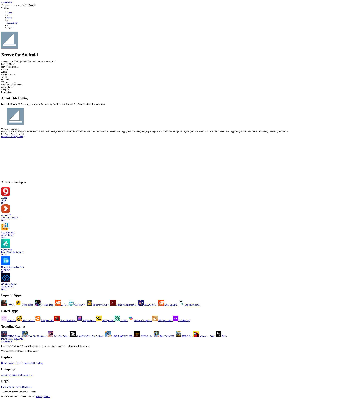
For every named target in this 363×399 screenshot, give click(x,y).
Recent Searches (35, 363)
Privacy (39, 396)
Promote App (27, 375)
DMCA (47, 396)
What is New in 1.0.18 (14, 134)
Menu (6, 8)
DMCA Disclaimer (23, 387)
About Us (5, 375)
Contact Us (15, 375)
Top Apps (11, 363)
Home (4, 363)
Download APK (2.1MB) (12, 136)
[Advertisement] (86, 157)
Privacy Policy (7, 387)
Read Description (11, 129)
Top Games (22, 363)
